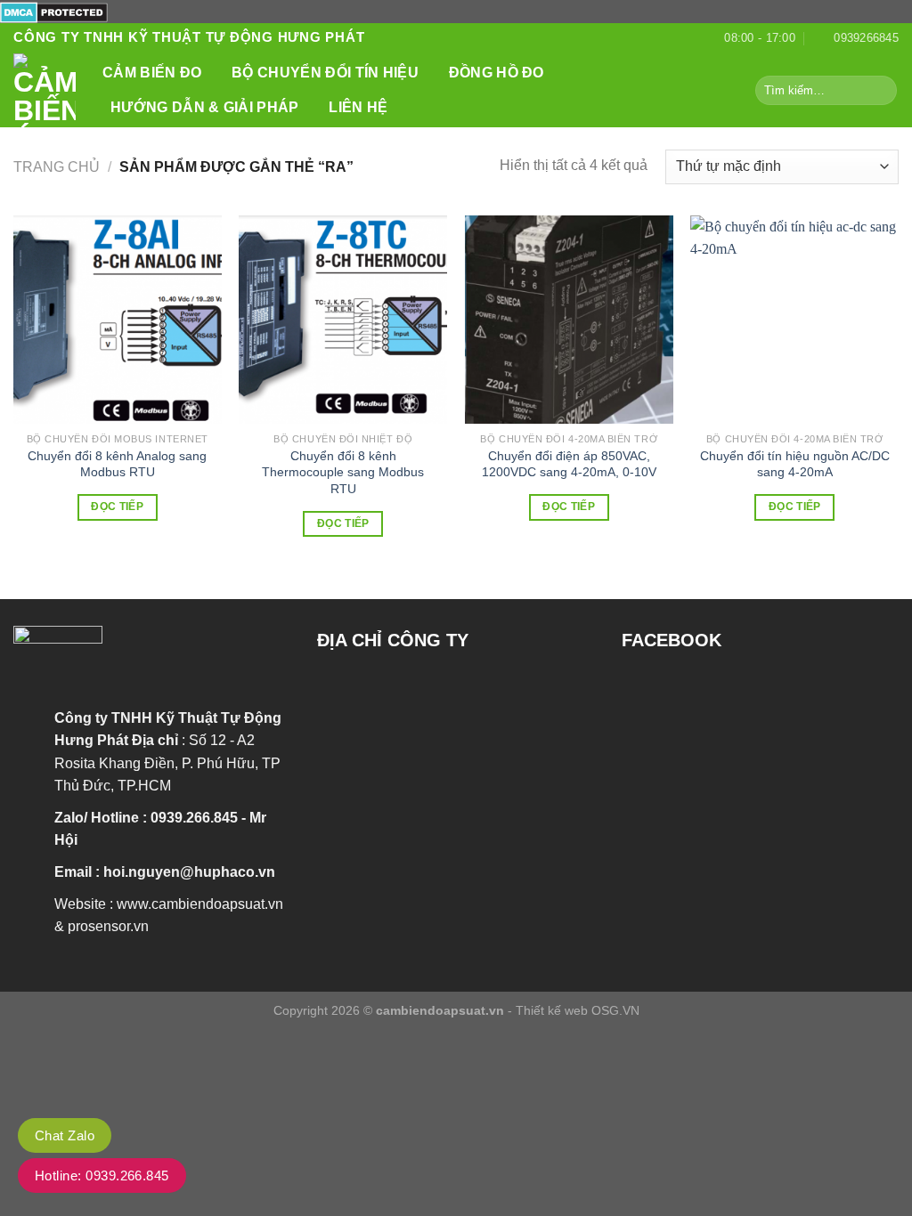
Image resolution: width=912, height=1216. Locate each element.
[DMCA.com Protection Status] (54, 11)
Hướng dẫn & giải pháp (204, 107)
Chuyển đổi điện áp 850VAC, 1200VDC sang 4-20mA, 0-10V (569, 464)
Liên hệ (358, 107)
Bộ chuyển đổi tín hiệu (325, 72)
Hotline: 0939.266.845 (102, 1175)
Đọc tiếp (117, 506)
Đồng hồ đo (496, 72)
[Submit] (880, 90)
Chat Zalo (64, 1135)
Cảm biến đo (152, 72)
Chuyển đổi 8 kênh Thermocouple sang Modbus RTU (343, 472)
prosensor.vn (108, 926)
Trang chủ (56, 166)
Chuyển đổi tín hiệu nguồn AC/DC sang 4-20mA (795, 464)
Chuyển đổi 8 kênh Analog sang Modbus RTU (117, 464)
